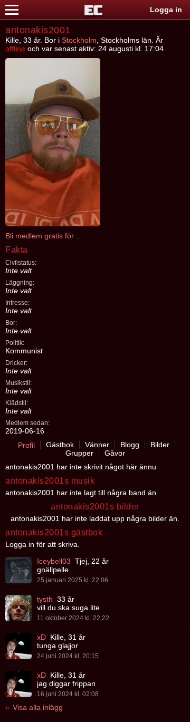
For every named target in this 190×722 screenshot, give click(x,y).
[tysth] (18, 608)
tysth (45, 599)
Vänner (97, 444)
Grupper (79, 453)
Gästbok (60, 444)
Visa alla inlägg (38, 707)
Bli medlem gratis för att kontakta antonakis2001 (44, 236)
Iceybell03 (54, 561)
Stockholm (79, 40)
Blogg (129, 444)
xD (41, 637)
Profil (26, 445)
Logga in (166, 9)
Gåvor (114, 453)
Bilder (159, 444)
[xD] (18, 646)
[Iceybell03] (18, 570)
